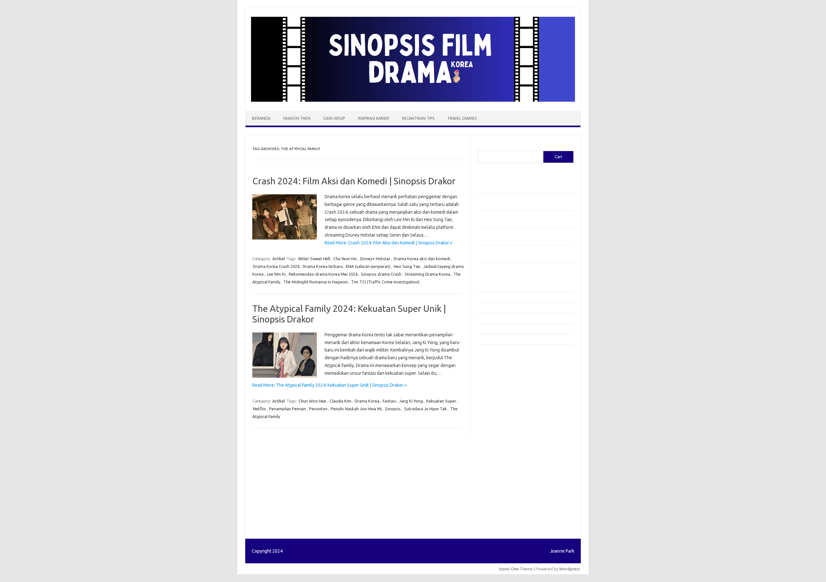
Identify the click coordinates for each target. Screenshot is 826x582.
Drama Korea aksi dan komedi (422, 258)
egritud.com (492, 449)
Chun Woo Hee (312, 401)
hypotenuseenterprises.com (508, 393)
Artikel (278, 258)
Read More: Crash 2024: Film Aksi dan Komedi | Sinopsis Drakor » (388, 242)
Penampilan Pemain (287, 408)
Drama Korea (367, 401)
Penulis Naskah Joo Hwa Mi (356, 408)
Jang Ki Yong (411, 401)
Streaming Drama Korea (427, 274)
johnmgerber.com (498, 505)
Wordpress (569, 569)
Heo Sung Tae (407, 266)
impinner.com (493, 406)
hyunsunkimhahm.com (502, 474)
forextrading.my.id (499, 437)
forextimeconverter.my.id (505, 443)
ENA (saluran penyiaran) (368, 266)
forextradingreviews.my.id (506, 431)
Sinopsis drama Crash (381, 274)
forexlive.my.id (495, 424)
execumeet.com (496, 356)
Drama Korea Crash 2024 (276, 266)
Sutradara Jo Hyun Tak (425, 408)
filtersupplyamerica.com (504, 369)
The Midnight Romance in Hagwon (315, 282)
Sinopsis (393, 408)
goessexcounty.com (500, 375)
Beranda (261, 118)
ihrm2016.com (495, 480)
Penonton (318, 408)
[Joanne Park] (413, 100)
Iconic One (509, 569)
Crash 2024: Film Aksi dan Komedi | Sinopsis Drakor (354, 181)
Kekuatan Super (441, 401)
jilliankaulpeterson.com (503, 492)
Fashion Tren (296, 118)
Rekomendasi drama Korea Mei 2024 (323, 274)
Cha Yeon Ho (345, 258)
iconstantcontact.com (501, 400)
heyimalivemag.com (500, 468)
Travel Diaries (462, 118)
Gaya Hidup (334, 118)
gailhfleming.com (497, 462)
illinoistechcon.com (499, 486)
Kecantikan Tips (418, 118)
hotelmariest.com (498, 387)
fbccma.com (492, 362)
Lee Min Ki (276, 274)
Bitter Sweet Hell (314, 258)
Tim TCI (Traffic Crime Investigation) (385, 282)
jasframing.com (495, 412)
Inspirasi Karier (373, 118)
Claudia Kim (340, 401)
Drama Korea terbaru (323, 266)
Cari (481, 147)
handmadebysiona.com (503, 381)
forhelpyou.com (496, 455)
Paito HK (486, 520)
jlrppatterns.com (497, 499)
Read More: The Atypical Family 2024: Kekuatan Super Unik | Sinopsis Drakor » (329, 385)
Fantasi (389, 401)
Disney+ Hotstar (375, 258)
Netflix (259, 408)
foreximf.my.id (495, 418)
